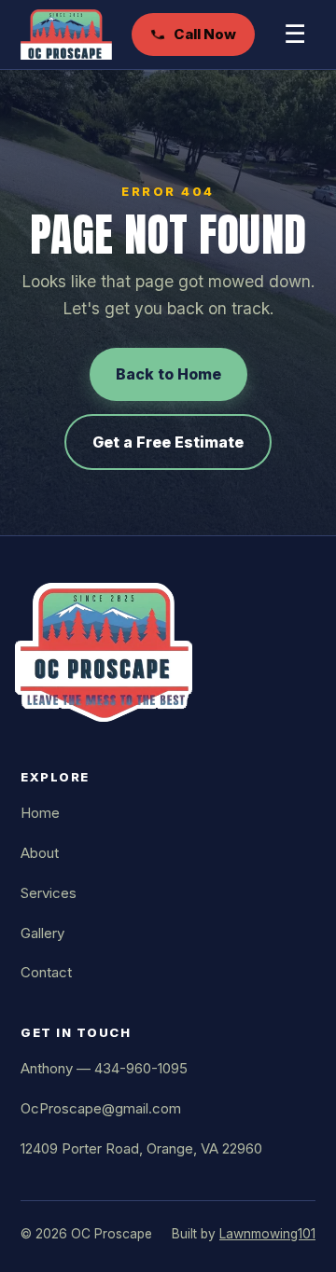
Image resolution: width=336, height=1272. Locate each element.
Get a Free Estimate (168, 442)
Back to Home (168, 374)
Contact (46, 972)
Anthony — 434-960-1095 (104, 1068)
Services (49, 893)
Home (40, 813)
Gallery (42, 933)
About (40, 853)
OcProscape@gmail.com (101, 1108)
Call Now (205, 34)
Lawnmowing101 (267, 1233)
